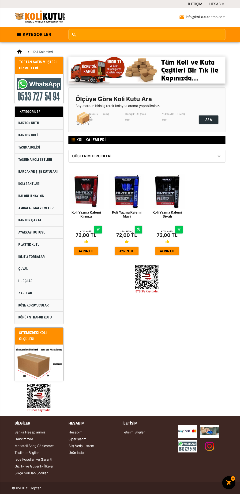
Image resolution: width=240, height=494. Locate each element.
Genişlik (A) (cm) (135, 114)
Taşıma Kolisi (29, 147)
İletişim (195, 4)
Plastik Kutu (29, 245)
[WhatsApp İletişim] (187, 446)
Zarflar (25, 293)
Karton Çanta (29, 220)
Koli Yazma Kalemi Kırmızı (86, 214)
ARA (208, 120)
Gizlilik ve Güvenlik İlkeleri (34, 466)
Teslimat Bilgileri (27, 453)
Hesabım (217, 4)
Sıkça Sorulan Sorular (31, 473)
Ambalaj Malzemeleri (36, 208)
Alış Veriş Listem (81, 446)
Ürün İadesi (77, 453)
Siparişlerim (77, 439)
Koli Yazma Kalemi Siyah (167, 214)
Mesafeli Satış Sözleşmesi (35, 446)
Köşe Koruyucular (33, 305)
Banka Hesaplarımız (30, 432)
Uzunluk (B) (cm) (98, 114)
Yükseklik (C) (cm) (173, 114)
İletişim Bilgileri (134, 432)
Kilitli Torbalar (31, 257)
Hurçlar (25, 281)
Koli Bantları (29, 184)
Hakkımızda (24, 439)
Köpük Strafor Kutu (35, 317)
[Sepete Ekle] (98, 229)
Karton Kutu (28, 123)
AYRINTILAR (86, 252)
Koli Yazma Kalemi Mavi (127, 214)
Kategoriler (37, 34)
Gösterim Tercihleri (91, 156)
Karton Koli (28, 135)
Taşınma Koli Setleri (35, 160)
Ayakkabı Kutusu (31, 232)
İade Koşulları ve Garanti (33, 459)
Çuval (23, 269)
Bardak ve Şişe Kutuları (38, 172)
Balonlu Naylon (31, 196)
